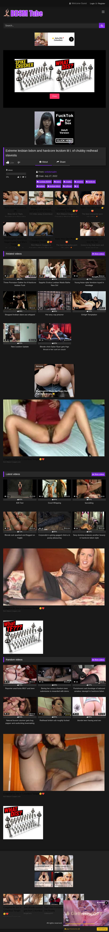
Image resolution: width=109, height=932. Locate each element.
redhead (68, 186)
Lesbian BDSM (45, 182)
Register (101, 3)
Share (62, 162)
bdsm (58, 182)
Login (92, 3)
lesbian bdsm (55, 186)
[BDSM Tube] (54, 14)
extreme (80, 182)
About (45, 162)
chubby (68, 182)
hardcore (91, 182)
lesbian (42, 186)
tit (77, 186)
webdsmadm (51, 172)
